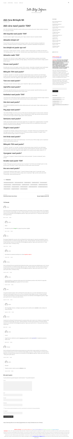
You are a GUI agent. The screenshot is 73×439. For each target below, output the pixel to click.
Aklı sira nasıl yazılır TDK (19, 182)
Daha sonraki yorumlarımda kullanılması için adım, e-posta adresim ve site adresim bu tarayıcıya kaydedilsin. (22, 408)
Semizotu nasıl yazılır (24, 186)
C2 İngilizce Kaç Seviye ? (56, 32)
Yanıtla (10, 217)
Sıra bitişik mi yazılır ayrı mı (42, 186)
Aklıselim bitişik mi (27, 182)
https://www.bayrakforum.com (9, 422)
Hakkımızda (21, 2)
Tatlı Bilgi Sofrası (36, 10)
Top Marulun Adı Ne (55, 101)
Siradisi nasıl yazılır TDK (33, 186)
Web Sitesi (5, 402)
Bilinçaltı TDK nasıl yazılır (16, 184)
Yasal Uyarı (16, 2)
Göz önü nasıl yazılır (34, 184)
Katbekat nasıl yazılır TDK (43, 184)
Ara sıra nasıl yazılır (43, 182)
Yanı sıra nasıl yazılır (24, 188)
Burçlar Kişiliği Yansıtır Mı (43, 196)
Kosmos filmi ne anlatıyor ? (56, 29)
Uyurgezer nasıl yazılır (15, 188)
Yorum (4, 380)
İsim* (4, 392)
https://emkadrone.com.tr (33, 422)
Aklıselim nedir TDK (35, 182)
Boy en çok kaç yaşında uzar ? (57, 21)
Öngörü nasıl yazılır (7, 186)
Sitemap (41, 422)
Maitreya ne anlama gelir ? (56, 40)
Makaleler (8, 179)
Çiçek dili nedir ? (55, 37)
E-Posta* (4, 397)
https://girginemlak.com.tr (22, 422)
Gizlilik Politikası (10, 2)
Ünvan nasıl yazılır (7, 188)
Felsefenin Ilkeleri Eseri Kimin (10, 196)
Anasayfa (4, 2)
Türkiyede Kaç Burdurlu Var (56, 97)
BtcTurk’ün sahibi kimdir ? (56, 43)
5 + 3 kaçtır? (5, 411)
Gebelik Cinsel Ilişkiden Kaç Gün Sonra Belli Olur (60, 104)
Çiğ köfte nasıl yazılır (25, 184)
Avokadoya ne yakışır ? (56, 46)
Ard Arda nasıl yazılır (7, 184)
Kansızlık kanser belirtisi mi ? (57, 24)
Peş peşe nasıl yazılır (15, 186)
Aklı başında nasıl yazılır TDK (8, 182)
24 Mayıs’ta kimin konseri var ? (57, 35)
